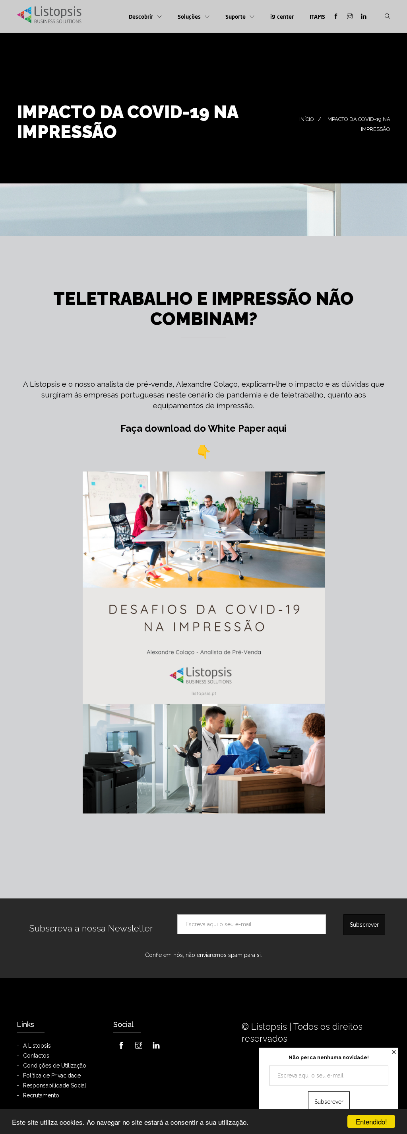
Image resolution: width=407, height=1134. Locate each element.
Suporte (235, 16)
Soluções (189, 16)
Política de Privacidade (52, 1075)
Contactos (36, 1055)
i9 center (282, 16)
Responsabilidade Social (54, 1085)
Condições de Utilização (54, 1065)
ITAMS (317, 16)
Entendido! (371, 1121)
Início (306, 119)
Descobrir (141, 16)
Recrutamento (41, 1095)
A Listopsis (37, 1045)
